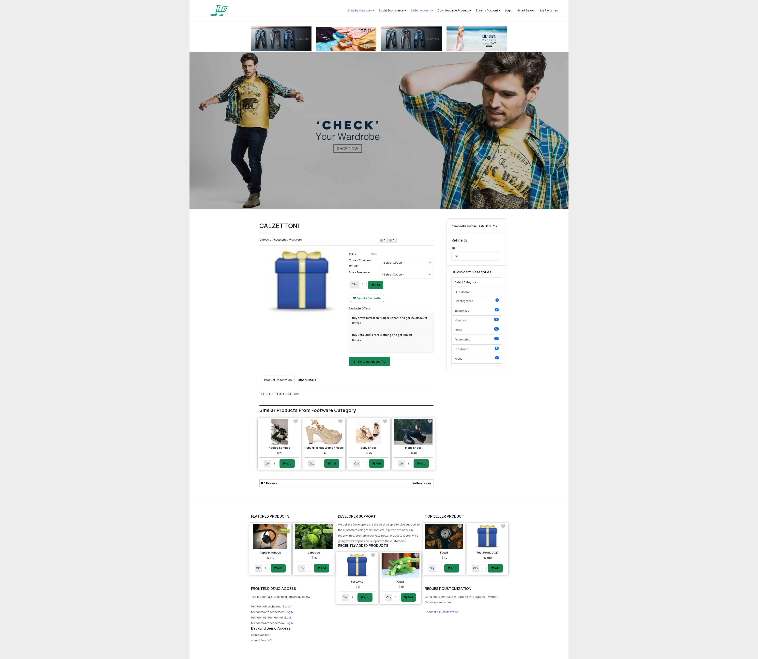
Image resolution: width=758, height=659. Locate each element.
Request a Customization (441, 612)
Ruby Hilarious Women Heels (323, 447)
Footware (296, 239)
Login (288, 606)
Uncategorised (476, 301)
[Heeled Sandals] (279, 432)
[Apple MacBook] (270, 536)
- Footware (476, 349)
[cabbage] (314, 536)
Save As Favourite (368, 298)
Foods (476, 358)
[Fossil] (444, 536)
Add (377, 285)
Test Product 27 (487, 552)
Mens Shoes (413, 447)
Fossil (444, 552)
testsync (357, 581)
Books (476, 330)
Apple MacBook (270, 552)
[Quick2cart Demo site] (217, 10)
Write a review (422, 483)
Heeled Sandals (279, 447)
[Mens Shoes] (413, 432)
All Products (462, 291)
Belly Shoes (368, 447)
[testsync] (357, 565)
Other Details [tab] (307, 380)
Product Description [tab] (278, 380)
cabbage (314, 552)
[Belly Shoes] (368, 432)
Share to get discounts (369, 361)
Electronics (476, 310)
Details (356, 323)
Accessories (280, 239)
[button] (360, 10)
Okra (400, 581)
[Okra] (400, 565)
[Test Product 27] (487, 536)
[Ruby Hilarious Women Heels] (324, 432)
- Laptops (476, 320)
